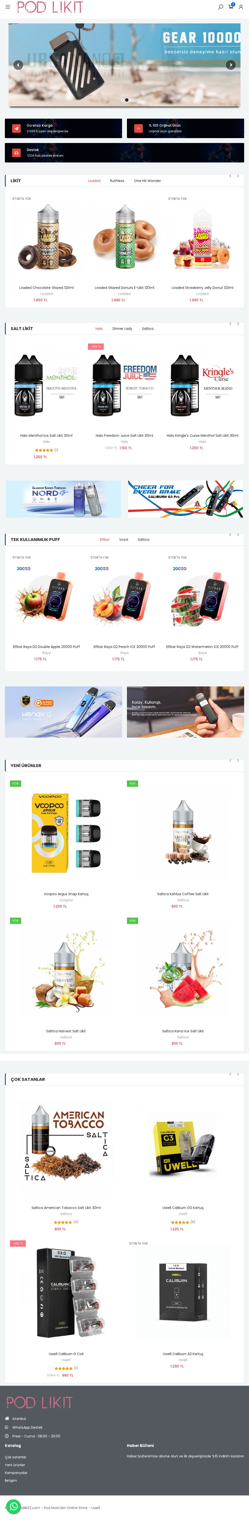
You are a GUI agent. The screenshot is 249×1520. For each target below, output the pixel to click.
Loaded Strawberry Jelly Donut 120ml (202, 287)
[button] (230, 176)
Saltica (66, 1037)
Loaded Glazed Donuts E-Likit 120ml (124, 287)
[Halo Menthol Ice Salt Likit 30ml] (46, 385)
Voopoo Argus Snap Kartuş (66, 894)
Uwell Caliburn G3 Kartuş (183, 1207)
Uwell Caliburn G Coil (66, 1353)
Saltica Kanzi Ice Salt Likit (183, 1031)
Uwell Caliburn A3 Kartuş (183, 1353)
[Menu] (8, 6)
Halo (46, 441)
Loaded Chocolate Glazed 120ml (46, 287)
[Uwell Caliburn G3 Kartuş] (183, 1147)
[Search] (220, 6)
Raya (46, 652)
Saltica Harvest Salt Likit (66, 1031)
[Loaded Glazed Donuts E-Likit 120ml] (124, 237)
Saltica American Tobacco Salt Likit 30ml (66, 1207)
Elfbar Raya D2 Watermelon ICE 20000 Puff (202, 646)
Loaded (46, 293)
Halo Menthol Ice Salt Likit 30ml (46, 435)
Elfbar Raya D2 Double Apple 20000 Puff (46, 646)
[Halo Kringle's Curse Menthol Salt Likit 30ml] (202, 385)
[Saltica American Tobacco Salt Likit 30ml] (66, 1147)
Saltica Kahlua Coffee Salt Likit (183, 894)
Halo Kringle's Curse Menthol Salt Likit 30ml (202, 435)
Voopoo (66, 900)
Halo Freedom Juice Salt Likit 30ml (124, 435)
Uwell (66, 1360)
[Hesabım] (241, 6)
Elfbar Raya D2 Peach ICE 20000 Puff (124, 646)
